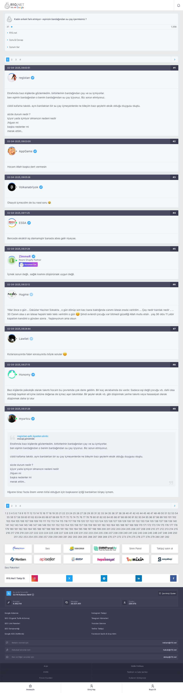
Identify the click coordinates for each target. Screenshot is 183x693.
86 (115, 517)
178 (175, 525)
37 (116, 513)
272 (119, 536)
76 (81, 517)
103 (8, 521)
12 (31, 513)
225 (51, 532)
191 (62, 529)
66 (47, 517)
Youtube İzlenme (99, 623)
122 (92, 521)
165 (118, 525)
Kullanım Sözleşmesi (137, 678)
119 (78, 521)
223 (41, 532)
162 (104, 525)
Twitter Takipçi (98, 628)
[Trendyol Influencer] (135, 559)
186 (39, 529)
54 (176, 513)
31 (95, 513)
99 (161, 517)
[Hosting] (18, 548)
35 (109, 513)
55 (8, 517)
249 (170, 532)
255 (35, 536)
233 (90, 532)
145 (26, 525)
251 (16, 536)
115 (61, 521)
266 (90, 536)
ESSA (22, 223)
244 (145, 532)
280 (157, 536)
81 (98, 517)
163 (108, 525)
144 (21, 525)
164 (113, 525)
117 (70, 521)
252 (20, 536)
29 (88, 513)
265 (85, 536)
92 (136, 517)
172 (149, 525)
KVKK (45, 672)
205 (128, 529)
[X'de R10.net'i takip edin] (69, 578)
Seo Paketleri (12, 567)
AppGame (25, 151)
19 (53, 513)
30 (92, 513)
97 (154, 517)
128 (120, 521)
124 (101, 521)
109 (36, 521)
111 (44, 521)
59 (22, 517)
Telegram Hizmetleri (100, 618)
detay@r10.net (170, 657)
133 (142, 521)
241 (130, 532)
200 (104, 529)
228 (66, 532)
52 (169, 513)
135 (152, 521)
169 (136, 525)
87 (119, 517)
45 (144, 513)
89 (126, 517)
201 (108, 529)
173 (153, 525)
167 (127, 525)
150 (49, 525)
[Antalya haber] (76, 548)
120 (83, 521)
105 (17, 521)
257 (45, 536)
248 (165, 532)
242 (135, 532)
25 (74, 513)
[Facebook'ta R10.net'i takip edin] (173, 578)
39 (123, 513)
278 (148, 536)
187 (44, 529)
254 (30, 536)
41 (130, 513)
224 (46, 532)
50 (162, 513)
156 (76, 525)
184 (30, 529)
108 (31, 521)
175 (162, 525)
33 (102, 513)
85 (111, 517)
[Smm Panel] (47, 559)
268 (100, 536)
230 (76, 532)
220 (26, 532)
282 (167, 536)
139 (170, 521)
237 (110, 532)
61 (29, 517)
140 (175, 521)
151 (53, 525)
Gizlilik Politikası (137, 666)
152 (58, 525)
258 (50, 536)
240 (125, 532)
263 (75, 536)
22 (63, 513)
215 (176, 529)
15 (40, 513)
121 (87, 521)
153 (62, 525)
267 (95, 536)
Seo (47, 548)
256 (40, 536)
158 (85, 525)
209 (148, 529)
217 (12, 532)
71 (64, 517)
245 (150, 532)
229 (71, 532)
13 (34, 513)
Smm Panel (135, 548)
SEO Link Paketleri (12, 623)
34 (106, 513)
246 (155, 532)
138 (165, 521)
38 (120, 513)
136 (156, 521)
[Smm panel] (106, 548)
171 (145, 525)
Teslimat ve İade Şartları (137, 672)
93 (140, 517)
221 (31, 532)
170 (140, 525)
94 (143, 517)
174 (158, 525)
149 (44, 525)
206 (133, 529)
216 (8, 532)
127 (115, 521)
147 (35, 525)
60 (25, 517)
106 (22, 521)
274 (129, 536)
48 (155, 513)
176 (167, 525)
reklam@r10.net (169, 643)
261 (65, 536)
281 (162, 536)
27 (81, 513)
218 (17, 532)
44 (141, 513)
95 (147, 517)
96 (150, 517)
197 (90, 529)
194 (76, 529)
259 (55, 536)
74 (74, 517)
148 (39, 525)
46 (148, 513)
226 (56, 532)
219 (22, 532)
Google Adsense (11, 613)
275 (133, 536)
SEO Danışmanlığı (12, 628)
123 (96, 521)
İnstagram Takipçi (99, 613)
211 (157, 529)
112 (48, 521)
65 (43, 517)
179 (7, 529)
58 (18, 517)
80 (94, 517)
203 (118, 529)
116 (66, 521)
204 (123, 529)
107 (27, 521)
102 (174, 517)
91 (133, 517)
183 (25, 529)
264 (80, 536)
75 (77, 517)
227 (61, 532)
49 (158, 513)
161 (99, 525)
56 (11, 517)
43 (137, 513)
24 (70, 513)
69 (57, 517)
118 (74, 521)
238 (115, 532)
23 (67, 513)
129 (124, 521)
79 (91, 517)
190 (58, 529)
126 (110, 521)
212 (162, 529)
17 (47, 513)
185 (34, 529)
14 (37, 513)
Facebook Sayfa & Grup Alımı (104, 634)
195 (80, 529)
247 (160, 532)
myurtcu (24, 418)
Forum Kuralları (45, 678)
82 (101, 517)
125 (106, 521)
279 (152, 536)
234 (95, 532)
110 (40, 521)
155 (72, 525)
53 (172, 513)
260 (60, 536)
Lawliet (24, 338)
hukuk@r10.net (170, 650)
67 (50, 517)
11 (28, 513)
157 (81, 525)
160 (95, 525)
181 (16, 529)
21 (60, 513)
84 (108, 517)
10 (25, 513)
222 (36, 532)
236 (105, 532)
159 (90, 525)
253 (25, 536)
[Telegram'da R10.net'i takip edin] (104, 578)
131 (133, 521)
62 (32, 517)
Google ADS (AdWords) (14, 634)
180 (12, 529)
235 (100, 532)
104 (13, 521)
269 (105, 536)
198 (94, 529)
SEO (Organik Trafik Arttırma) (17, 618)
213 (167, 529)
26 (77, 513)
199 (99, 529)
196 (85, 529)
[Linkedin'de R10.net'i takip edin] (138, 578)
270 (110, 536)
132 (138, 521)
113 (53, 521)
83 (104, 517)
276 (138, 536)
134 (147, 521)
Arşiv (46, 666)
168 (131, 525)
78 (87, 517)
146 (30, 525)
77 (84, 517)
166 (122, 525)
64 (39, 517)
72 (67, 517)
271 (114, 536)
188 (48, 529)
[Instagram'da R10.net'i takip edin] (34, 578)
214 (171, 529)
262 (70, 536)
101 (170, 517)
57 (15, 517)
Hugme (24, 294)
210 (153, 529)
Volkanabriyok (28, 187)
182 (21, 529)
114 (57, 521)
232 (85, 532)
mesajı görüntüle (25, 438)
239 (120, 532)
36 (113, 513)
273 (124, 536)
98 (157, 517)
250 (175, 532)
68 (54, 517)
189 (53, 529)
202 (113, 529)
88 (122, 517)
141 (7, 525)
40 (127, 513)
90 (129, 517)
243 (140, 532)
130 (129, 521)
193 (71, 529)
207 (138, 529)
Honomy (24, 374)
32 (98, 513)
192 (66, 529)
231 (81, 532)
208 (143, 529)
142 (12, 525)
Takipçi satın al (165, 548)
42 (134, 513)
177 (171, 525)
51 (166, 513)
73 (71, 517)
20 (56, 513)
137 (161, 521)
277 (143, 536)
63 (36, 517)
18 (50, 513)
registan (24, 77)
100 (165, 517)
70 (61, 517)
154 (67, 525)
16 (44, 513)
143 (16, 525)
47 (151, 513)
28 (84, 513)
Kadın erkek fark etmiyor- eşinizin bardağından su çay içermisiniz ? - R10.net (14, 5)
